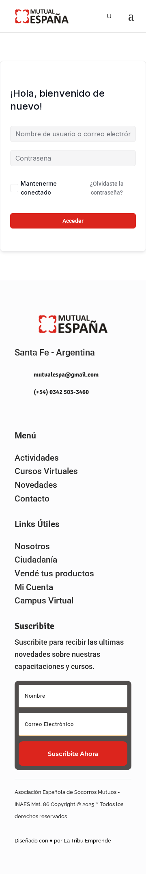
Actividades (37, 458)
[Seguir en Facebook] (35, 411)
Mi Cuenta (34, 587)
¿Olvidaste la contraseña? (107, 188)
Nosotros (32, 546)
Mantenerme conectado (39, 188)
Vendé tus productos (54, 573)
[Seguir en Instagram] (17, 411)
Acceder (73, 221)
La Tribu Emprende (87, 841)
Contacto (32, 499)
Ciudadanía (36, 560)
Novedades (36, 485)
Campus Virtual (44, 600)
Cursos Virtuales (46, 471)
